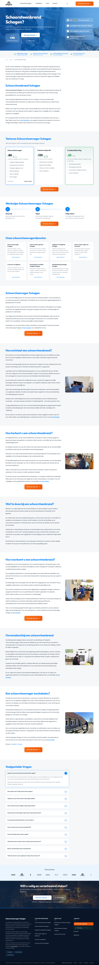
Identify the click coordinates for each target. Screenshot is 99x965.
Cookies (80, 962)
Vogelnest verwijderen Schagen (43, 930)
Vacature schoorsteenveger (42, 943)
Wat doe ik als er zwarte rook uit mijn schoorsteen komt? (24, 841)
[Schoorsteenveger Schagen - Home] (9, 3)
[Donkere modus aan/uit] (67, 3)
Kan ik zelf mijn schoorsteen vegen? (18, 834)
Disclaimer (86, 962)
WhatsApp (31, 41)
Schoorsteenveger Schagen (16, 962)
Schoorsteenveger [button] (25, 3)
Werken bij (76, 935)
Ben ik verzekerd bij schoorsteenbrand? (19, 848)
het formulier (25, 120)
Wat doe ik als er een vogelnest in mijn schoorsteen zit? (24, 855)
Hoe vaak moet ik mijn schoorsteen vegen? (20, 791)
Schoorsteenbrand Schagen (42, 926)
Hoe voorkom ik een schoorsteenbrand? (19, 827)
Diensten (11, 59)
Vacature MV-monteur (59, 934)
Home (7, 59)
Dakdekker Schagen (16, 744)
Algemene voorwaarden (67, 962)
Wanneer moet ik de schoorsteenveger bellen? (21, 798)
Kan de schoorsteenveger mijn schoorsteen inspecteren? (24, 813)
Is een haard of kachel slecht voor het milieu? (21, 820)
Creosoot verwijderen (40, 939)
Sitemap (91, 962)
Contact (54, 3)
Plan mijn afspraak (83, 3)
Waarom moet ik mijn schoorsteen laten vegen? (22, 773)
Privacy (75, 962)
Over (47, 3)
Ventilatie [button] (39, 3)
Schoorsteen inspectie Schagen (43, 922)
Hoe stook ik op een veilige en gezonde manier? (21, 805)
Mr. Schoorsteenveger (33, 962)
